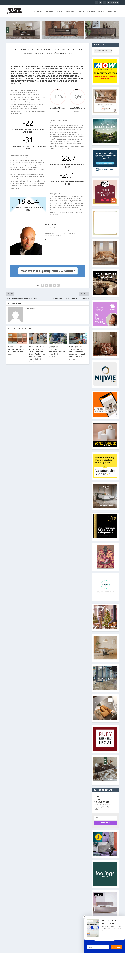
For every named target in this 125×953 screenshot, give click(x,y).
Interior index (62, 53)
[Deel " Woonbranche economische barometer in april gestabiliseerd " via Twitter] (46, 285)
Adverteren (91, 11)
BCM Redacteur (38, 53)
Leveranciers (112, 11)
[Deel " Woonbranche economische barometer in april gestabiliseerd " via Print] (58, 285)
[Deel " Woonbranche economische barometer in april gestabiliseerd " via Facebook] (43, 285)
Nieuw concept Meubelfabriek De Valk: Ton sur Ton (16, 349)
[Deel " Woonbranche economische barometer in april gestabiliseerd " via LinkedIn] (50, 285)
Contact (101, 11)
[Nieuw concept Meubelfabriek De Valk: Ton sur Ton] (17, 338)
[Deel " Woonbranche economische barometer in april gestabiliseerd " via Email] (54, 285)
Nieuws (69, 53)
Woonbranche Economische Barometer (59, 11)
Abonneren (38, 11)
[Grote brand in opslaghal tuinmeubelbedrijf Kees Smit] (58, 338)
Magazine (80, 11)
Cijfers (56, 53)
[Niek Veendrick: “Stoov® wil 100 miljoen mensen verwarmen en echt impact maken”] (78, 338)
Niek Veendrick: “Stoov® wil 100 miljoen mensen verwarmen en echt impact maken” (77, 352)
